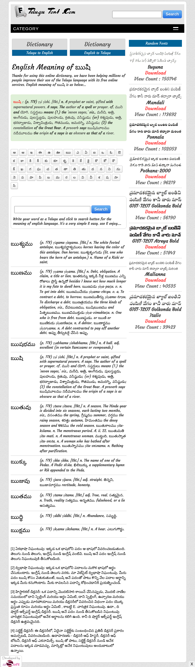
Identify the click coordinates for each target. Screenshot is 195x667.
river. (110, 133)
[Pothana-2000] (155, 166)
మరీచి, (102, 112)
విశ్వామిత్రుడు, (43, 122)
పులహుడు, (56, 117)
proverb (72, 128)
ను (118, 169)
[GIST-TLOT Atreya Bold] (155, 236)
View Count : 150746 (155, 73)
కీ (38, 161)
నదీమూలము (22, 133)
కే (81, 161)
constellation (23, 128)
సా (116, 177)
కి (30, 161)
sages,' (83, 112)
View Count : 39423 (155, 318)
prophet (74, 101)
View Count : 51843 (155, 247)
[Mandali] (155, 98)
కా (22, 161)
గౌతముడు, (62, 122)
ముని (119, 107)
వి (83, 177)
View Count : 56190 (155, 212)
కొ (96, 161)
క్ (14, 169)
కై (88, 161)
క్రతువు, (70, 117)
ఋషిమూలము (98, 128)
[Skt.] (56, 101)
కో (105, 161)
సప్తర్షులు (36, 112)
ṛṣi (40, 101)
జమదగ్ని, (78, 122)
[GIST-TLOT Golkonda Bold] (155, 201)
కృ (64, 161)
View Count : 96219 (155, 176)
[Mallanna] (155, 270)
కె (73, 161)
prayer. (103, 107)
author (71, 107)
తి (74, 169)
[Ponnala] (155, 132)
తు (84, 169)
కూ (55, 161)
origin (44, 133)
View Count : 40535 (155, 280)
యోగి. (24, 112)
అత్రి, (111, 112)
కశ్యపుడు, (107, 117)
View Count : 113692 (155, 108)
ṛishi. (46, 101)
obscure (79, 133)
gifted (100, 101)
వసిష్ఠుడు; (84, 117)
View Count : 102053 (155, 143)
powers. (40, 107)
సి (14, 186)
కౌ (113, 161)
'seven (72, 112)
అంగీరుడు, (21, 117)
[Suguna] (155, 62)
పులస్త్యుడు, (38, 117)
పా (31, 177)
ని (109, 169)
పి (40, 177)
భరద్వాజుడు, (22, 122)
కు (46, 161)
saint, (90, 101)
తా (65, 169)
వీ (91, 177)
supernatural (23, 107)
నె (14, 177)
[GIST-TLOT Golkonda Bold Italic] (155, 305)
